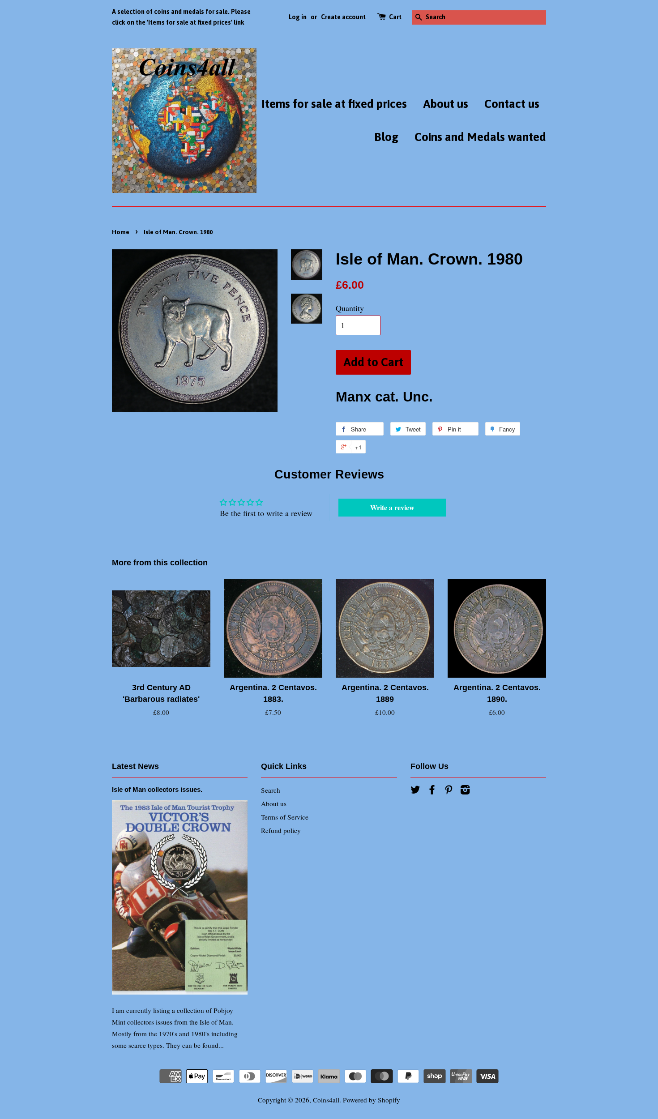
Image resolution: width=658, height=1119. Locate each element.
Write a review (392, 507)
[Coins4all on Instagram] (465, 790)
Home (120, 231)
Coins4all (326, 1099)
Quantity (350, 308)
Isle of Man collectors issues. (157, 789)
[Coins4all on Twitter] (415, 790)
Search (270, 790)
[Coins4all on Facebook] (432, 790)
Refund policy (281, 830)
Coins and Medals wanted (480, 137)
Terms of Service (284, 816)
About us (445, 104)
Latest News (135, 766)
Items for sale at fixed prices (334, 104)
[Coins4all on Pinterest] (448, 790)
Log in (298, 17)
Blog (386, 137)
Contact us (511, 104)
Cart (395, 17)
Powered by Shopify (371, 1099)
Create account (343, 17)
